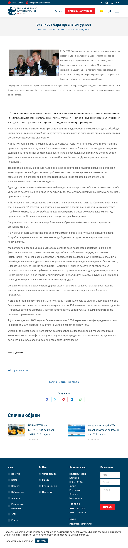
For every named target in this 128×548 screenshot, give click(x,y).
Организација (49, 474)
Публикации (17, 492)
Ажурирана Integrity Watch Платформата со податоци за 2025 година (103, 430)
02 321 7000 (17, 3)
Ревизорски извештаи (17, 506)
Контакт (15, 520)
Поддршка (47, 492)
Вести (63, 382)
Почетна (15, 474)
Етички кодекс (49, 486)
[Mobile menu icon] (117, 11)
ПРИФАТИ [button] (42, 541)
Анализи (15, 498)
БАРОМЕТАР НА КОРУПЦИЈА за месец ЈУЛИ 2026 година (41, 430)
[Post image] (16, 430)
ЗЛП (13, 514)
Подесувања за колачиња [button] (19, 541)
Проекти (15, 486)
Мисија (45, 480)
